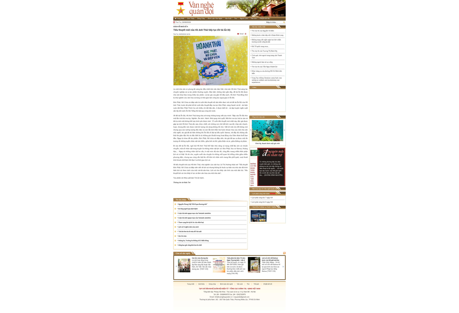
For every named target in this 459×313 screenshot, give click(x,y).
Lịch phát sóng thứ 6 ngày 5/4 (262, 202)
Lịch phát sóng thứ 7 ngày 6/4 (262, 198)
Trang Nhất (180, 18)
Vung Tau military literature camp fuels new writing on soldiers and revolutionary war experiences (267, 80)
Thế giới (254, 18)
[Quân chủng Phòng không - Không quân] (259, 216)
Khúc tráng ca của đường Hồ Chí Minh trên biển (267, 72)
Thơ (235, 18)
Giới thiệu (190, 18)
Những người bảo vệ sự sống (262, 62)
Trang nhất (190, 284)
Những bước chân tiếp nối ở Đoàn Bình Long (267, 35)
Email (241, 34)
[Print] (246, 34)
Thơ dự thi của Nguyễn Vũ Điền (263, 31)
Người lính (244, 18)
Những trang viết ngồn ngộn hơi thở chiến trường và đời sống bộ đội (266, 41)
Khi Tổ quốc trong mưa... (260, 46)
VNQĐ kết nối (265, 18)
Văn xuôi (228, 18)
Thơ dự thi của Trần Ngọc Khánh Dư (264, 67)
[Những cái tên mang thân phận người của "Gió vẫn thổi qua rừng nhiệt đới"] (255, 153)
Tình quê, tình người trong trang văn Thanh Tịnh (267, 57)
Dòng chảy (201, 18)
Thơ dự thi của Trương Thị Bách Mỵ (264, 51)
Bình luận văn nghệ (215, 18)
